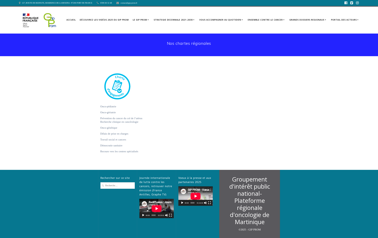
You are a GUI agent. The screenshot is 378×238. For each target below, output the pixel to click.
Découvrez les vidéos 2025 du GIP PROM (104, 19)
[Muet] (166, 215)
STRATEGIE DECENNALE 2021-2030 (173, 19)
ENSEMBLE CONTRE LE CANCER (265, 19)
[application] (156, 208)
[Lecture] (143, 215)
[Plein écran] (170, 215)
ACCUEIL (71, 19)
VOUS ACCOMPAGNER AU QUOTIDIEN (220, 19)
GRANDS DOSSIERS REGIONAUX (306, 19)
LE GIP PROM (140, 19)
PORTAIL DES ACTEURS (344, 19)
